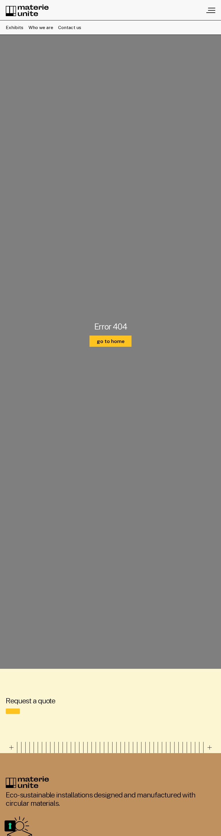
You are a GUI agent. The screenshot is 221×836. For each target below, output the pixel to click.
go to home (111, 341)
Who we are (40, 27)
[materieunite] (27, 10)
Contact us (69, 27)
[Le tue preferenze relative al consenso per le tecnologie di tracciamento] (10, 825)
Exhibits (14, 27)
